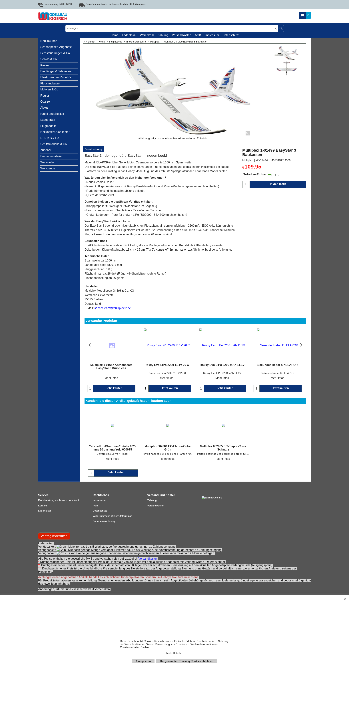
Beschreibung (93, 149)
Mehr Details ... (175, 653)
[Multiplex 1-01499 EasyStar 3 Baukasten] (286, 68)
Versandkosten (148, 558)
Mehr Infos (111, 378)
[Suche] (281, 28)
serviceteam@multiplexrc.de (112, 308)
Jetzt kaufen (116, 472)
